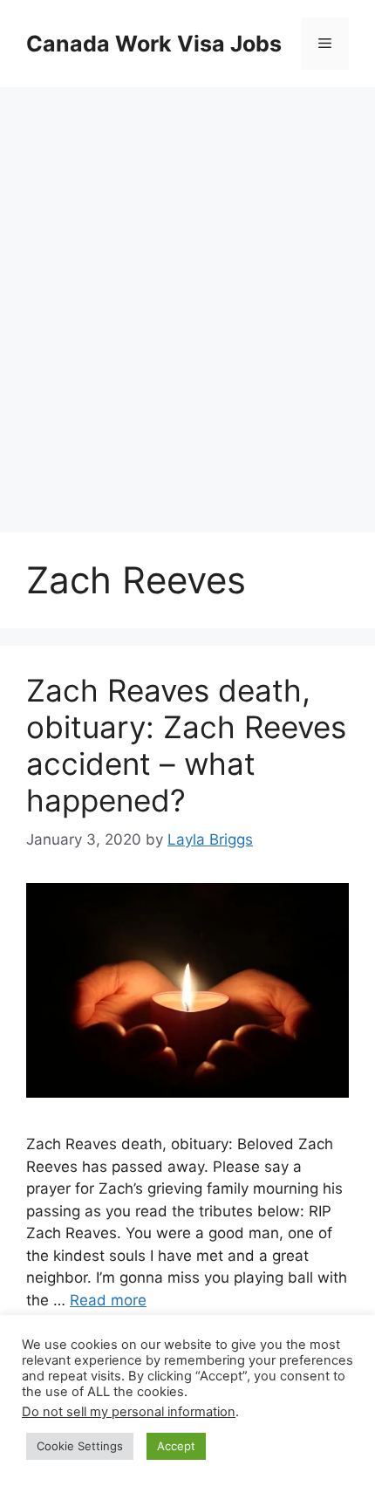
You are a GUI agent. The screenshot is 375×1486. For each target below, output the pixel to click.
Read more (108, 1300)
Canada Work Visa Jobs (154, 44)
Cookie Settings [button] (80, 1446)
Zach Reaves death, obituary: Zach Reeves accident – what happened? (186, 745)
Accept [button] (176, 1446)
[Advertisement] (187, 292)
